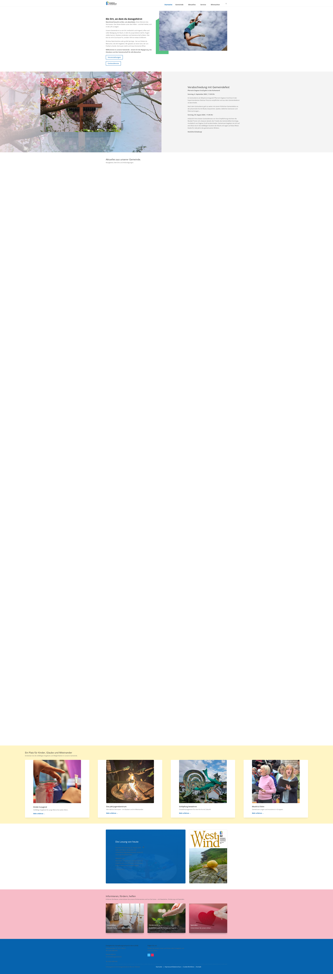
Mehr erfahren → (39, 814)
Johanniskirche (119, 248)
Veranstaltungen (114, 57)
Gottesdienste (113, 63)
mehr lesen (111, 253)
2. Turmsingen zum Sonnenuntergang (124, 532)
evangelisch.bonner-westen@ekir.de (117, 959)
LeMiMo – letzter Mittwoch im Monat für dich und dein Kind (134, 340)
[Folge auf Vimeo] (149, 955)
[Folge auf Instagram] (152, 955)
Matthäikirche (118, 344)
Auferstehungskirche (121, 631)
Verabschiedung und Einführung (121, 723)
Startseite (168, 5)
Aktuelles (192, 5)
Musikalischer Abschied (117, 245)
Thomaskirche (118, 439)
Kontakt (198, 967)
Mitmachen (215, 5)
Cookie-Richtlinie (188, 967)
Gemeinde (179, 5)
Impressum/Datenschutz (173, 967)
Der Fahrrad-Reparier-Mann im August (124, 436)
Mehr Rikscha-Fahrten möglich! (121, 627)
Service (203, 5)
